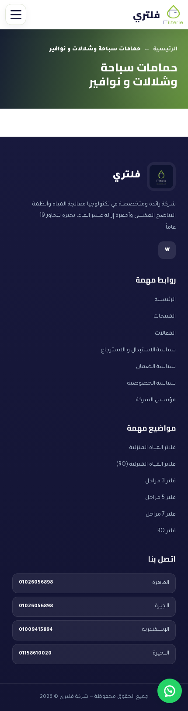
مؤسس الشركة (156, 400)
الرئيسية (165, 49)
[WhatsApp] (169, 691)
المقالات (165, 334)
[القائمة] (15, 14)
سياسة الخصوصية (151, 384)
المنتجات (164, 317)
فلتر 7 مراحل (161, 515)
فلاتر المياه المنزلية (152, 448)
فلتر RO (166, 531)
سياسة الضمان (156, 367)
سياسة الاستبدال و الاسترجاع (138, 350)
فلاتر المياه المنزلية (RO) (146, 465)
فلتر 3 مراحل (160, 481)
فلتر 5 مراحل (160, 498)
